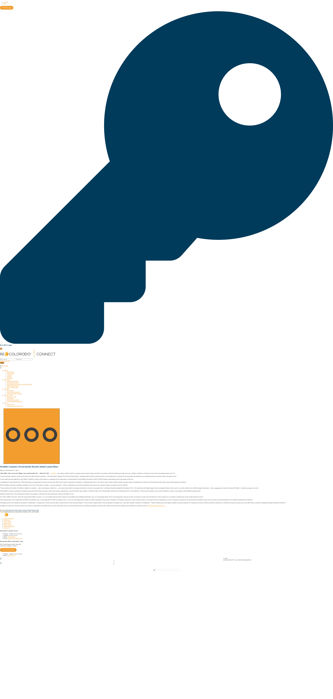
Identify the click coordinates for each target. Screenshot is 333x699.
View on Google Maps (8, 550)
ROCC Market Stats (12, 387)
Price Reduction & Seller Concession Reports (19, 384)
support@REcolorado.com (14, 538)
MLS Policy (10, 398)
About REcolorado (8, 518)
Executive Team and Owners (15, 406)
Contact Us (6, 528)
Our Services (10, 372)
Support (5, 2)
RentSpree (10, 378)
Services (5, 370)
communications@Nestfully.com (156, 505)
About (5, 403)
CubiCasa (9, 375)
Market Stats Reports (12, 381)
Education (6, 389)
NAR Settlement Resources (14, 401)
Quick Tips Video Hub (13, 392)
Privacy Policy (7, 521)
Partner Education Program (14, 393)
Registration (10, 390)
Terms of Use (7, 523)
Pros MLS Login (6, 7)
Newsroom (6, 520)
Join (4, 3)
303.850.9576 (11, 537)
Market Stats (6, 379)
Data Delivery (11, 373)
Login (2, 362)
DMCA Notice (7, 524)
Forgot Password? (5, 361)
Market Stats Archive (12, 382)
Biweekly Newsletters (13, 400)
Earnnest (9, 376)
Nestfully (53, 473)
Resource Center (8, 395)
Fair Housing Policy (8, 526)
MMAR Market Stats (13, 386)
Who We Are (10, 404)
